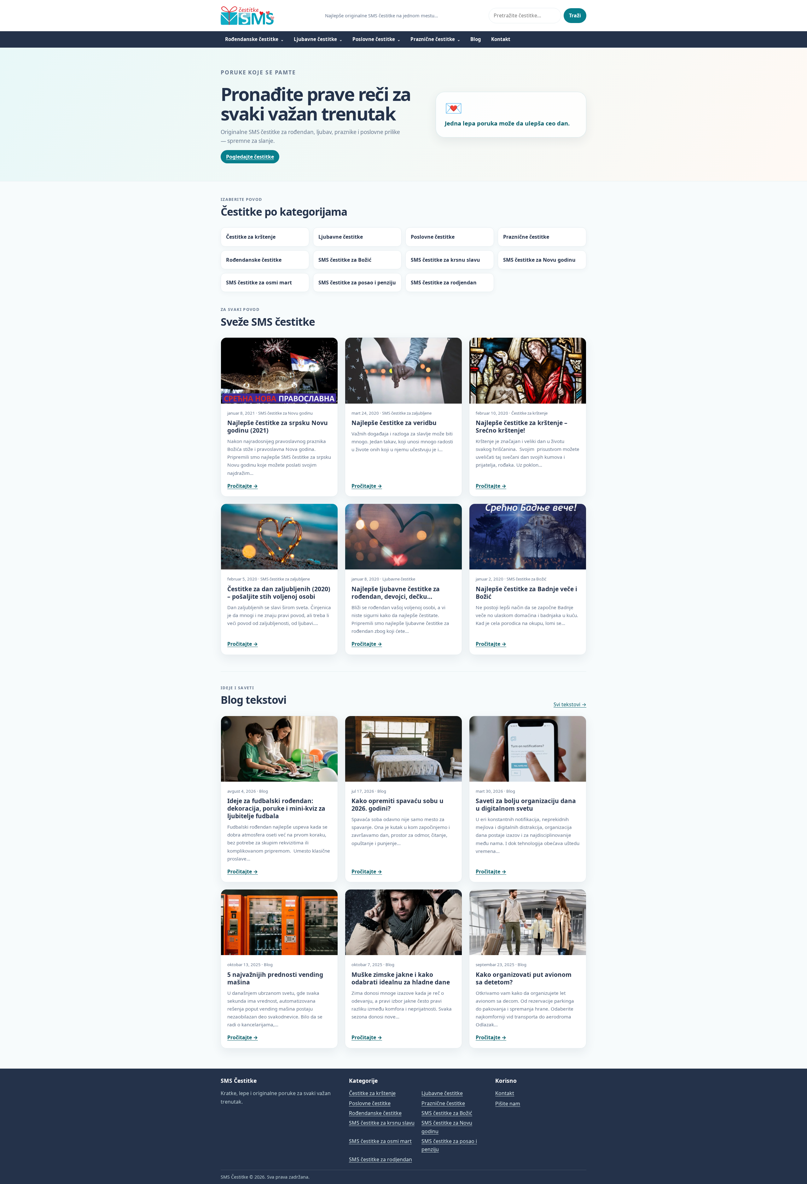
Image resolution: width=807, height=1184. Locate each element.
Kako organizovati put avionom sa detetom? (524, 978)
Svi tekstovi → (570, 704)
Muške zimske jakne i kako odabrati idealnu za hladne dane (400, 978)
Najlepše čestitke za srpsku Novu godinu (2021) (277, 426)
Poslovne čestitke (373, 39)
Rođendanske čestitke (251, 39)
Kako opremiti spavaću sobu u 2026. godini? (397, 804)
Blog (475, 39)
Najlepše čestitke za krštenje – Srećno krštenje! (521, 426)
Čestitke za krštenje (251, 236)
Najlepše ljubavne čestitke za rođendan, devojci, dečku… (395, 593)
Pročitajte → (242, 485)
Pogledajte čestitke (250, 156)
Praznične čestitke (432, 39)
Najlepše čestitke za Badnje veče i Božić (526, 593)
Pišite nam (507, 1103)
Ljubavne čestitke (315, 39)
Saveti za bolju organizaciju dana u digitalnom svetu (526, 804)
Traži (575, 15)
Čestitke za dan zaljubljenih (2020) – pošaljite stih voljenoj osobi (278, 593)
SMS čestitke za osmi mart (259, 282)
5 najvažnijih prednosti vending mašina (275, 978)
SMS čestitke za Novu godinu (539, 259)
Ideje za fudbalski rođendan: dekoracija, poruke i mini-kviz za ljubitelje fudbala (276, 808)
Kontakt (500, 39)
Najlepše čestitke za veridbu (394, 422)
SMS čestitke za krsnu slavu (445, 259)
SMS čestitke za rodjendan (444, 282)
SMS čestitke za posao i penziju (357, 282)
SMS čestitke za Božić (344, 259)
